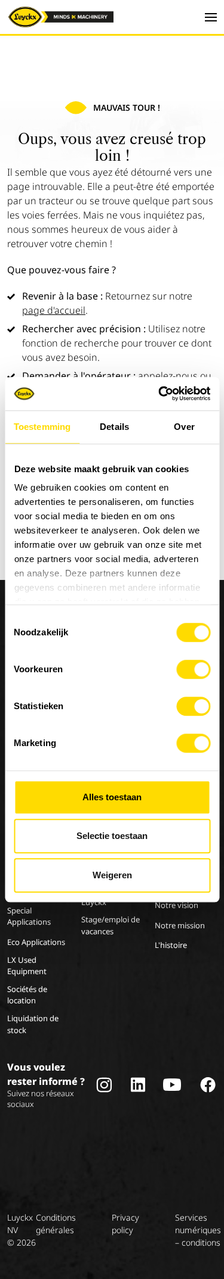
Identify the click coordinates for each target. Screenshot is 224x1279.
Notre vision (176, 905)
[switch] (193, 669)
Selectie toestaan (112, 836)
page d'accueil (53, 310)
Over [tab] (184, 427)
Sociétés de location (27, 995)
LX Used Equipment (27, 965)
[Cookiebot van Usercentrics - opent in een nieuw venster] (159, 393)
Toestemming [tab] (42, 427)
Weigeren (112, 875)
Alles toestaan (112, 797)
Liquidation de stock (33, 1024)
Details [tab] (114, 427)
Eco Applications (36, 942)
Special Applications (29, 916)
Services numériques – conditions (198, 1230)
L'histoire (171, 945)
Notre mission (180, 925)
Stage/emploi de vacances (110, 925)
